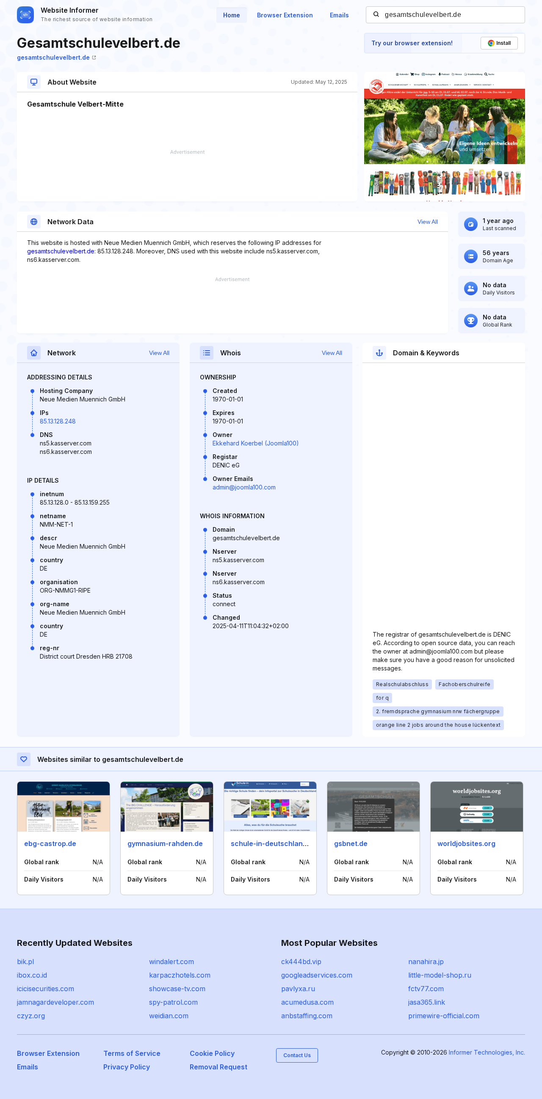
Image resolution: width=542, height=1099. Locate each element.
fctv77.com (426, 988)
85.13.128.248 (58, 421)
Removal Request (218, 1067)
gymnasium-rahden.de (165, 843)
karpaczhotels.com (179, 975)
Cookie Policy (212, 1053)
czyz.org (31, 1015)
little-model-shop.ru (439, 975)
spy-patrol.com (173, 1002)
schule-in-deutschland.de (274, 843)
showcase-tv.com (177, 988)
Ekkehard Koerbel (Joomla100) (256, 443)
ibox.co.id (32, 975)
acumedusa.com (307, 1002)
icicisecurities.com (45, 988)
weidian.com (168, 1015)
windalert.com (171, 961)
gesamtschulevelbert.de (53, 57)
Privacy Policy (126, 1067)
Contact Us (297, 1055)
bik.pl (25, 961)
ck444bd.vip (301, 961)
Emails (339, 15)
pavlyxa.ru (298, 988)
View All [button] (428, 221)
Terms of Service (131, 1053)
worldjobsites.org (466, 843)
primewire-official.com (443, 1015)
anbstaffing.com (306, 1015)
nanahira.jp (426, 961)
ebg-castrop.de (50, 843)
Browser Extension (285, 15)
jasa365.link (426, 1002)
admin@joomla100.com (244, 487)
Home (231, 15)
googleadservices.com (316, 975)
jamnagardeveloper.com (55, 1002)
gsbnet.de (351, 843)
